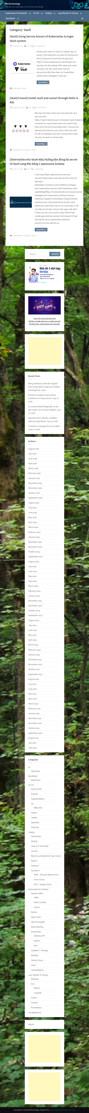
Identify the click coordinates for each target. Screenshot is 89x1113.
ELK (32, 984)
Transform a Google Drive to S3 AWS (44, 426)
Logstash (38, 993)
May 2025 (32, 517)
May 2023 (32, 635)
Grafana (34, 1003)
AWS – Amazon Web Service (46, 875)
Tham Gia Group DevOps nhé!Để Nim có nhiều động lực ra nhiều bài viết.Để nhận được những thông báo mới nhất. (44, 321)
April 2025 (32, 522)
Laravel (34, 851)
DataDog (35, 979)
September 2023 (35, 615)
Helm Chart (36, 917)
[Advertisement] (45, 351)
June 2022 (32, 689)
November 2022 (35, 664)
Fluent (33, 998)
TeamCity (35, 827)
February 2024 (34, 591)
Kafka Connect (40, 902)
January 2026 (34, 478)
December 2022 (35, 659)
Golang (34, 841)
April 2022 (32, 699)
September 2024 (35, 557)
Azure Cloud (39, 879)
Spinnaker (35, 822)
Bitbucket (38, 808)
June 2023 (32, 630)
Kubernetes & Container (16, 13)
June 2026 (32, 459)
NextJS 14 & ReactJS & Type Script (45, 856)
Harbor (34, 813)
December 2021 (35, 718)
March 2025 (33, 527)
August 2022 (33, 679)
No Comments (39, 46)
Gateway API (39, 936)
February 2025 (34, 532)
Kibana (37, 988)
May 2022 (32, 694)
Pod (35, 945)
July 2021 (32, 743)
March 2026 (33, 468)
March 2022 (33, 704)
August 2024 (33, 562)
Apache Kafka (37, 893)
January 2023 (34, 655)
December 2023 (35, 601)
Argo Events (36, 789)
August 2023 (33, 620)
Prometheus (36, 1008)
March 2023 (33, 645)
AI (29, 767)
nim (28, 46)
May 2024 (32, 576)
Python (34, 861)
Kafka (36, 897)
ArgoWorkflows (37, 799)
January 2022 (34, 713)
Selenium (35, 866)
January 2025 (34, 537)
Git (32, 804)
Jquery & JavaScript (39, 846)
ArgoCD (34, 794)
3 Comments (38, 169)
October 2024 (34, 552)
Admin (31, 1024)
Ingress (37, 941)
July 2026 (32, 454)
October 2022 (34, 669)
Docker (34, 912)
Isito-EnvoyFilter (38, 922)
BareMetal (10, 18)
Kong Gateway (37, 927)
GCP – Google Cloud (42, 884)
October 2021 (34, 728)
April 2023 (32, 640)
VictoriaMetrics (37, 970)
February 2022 (34, 709)
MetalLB (34, 955)
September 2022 (35, 674)
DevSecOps (36, 836)
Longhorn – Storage (39, 950)
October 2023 (34, 610)
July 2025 (32, 508)
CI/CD (36, 13)
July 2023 (32, 625)
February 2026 (34, 473)
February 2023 (34, 650)
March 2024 (33, 586)
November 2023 (35, 606)
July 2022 (32, 684)
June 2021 (32, 748)
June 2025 (32, 512)
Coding (48, 13)
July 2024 (32, 566)
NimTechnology (12, 3)
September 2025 (35, 498)
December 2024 (35, 542)
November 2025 (35, 488)
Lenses (37, 907)
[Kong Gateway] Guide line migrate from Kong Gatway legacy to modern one (44, 386)
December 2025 (35, 483)
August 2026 (33, 449)
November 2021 (35, 723)
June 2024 (32, 571)
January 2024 (34, 596)
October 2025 (34, 493)
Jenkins (34, 818)
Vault (24, 88)
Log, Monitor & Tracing (68, 13)
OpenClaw (35, 771)
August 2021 (33, 738)
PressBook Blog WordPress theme (62, 1110)
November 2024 (35, 547)
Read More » (43, 82)
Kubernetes (17, 88)
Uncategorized (34, 1012)
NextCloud (35, 780)
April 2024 (32, 581)
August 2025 (33, 503)
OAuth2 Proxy (37, 960)
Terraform (35, 871)
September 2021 (35, 733)
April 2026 (32, 463)
